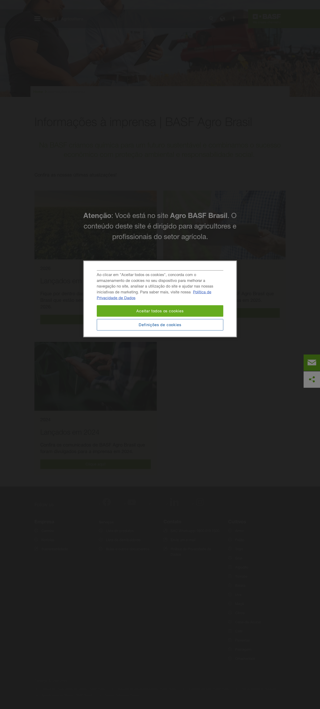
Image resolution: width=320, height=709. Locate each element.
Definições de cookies (160, 324)
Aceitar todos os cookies (160, 311)
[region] (160, 299)
